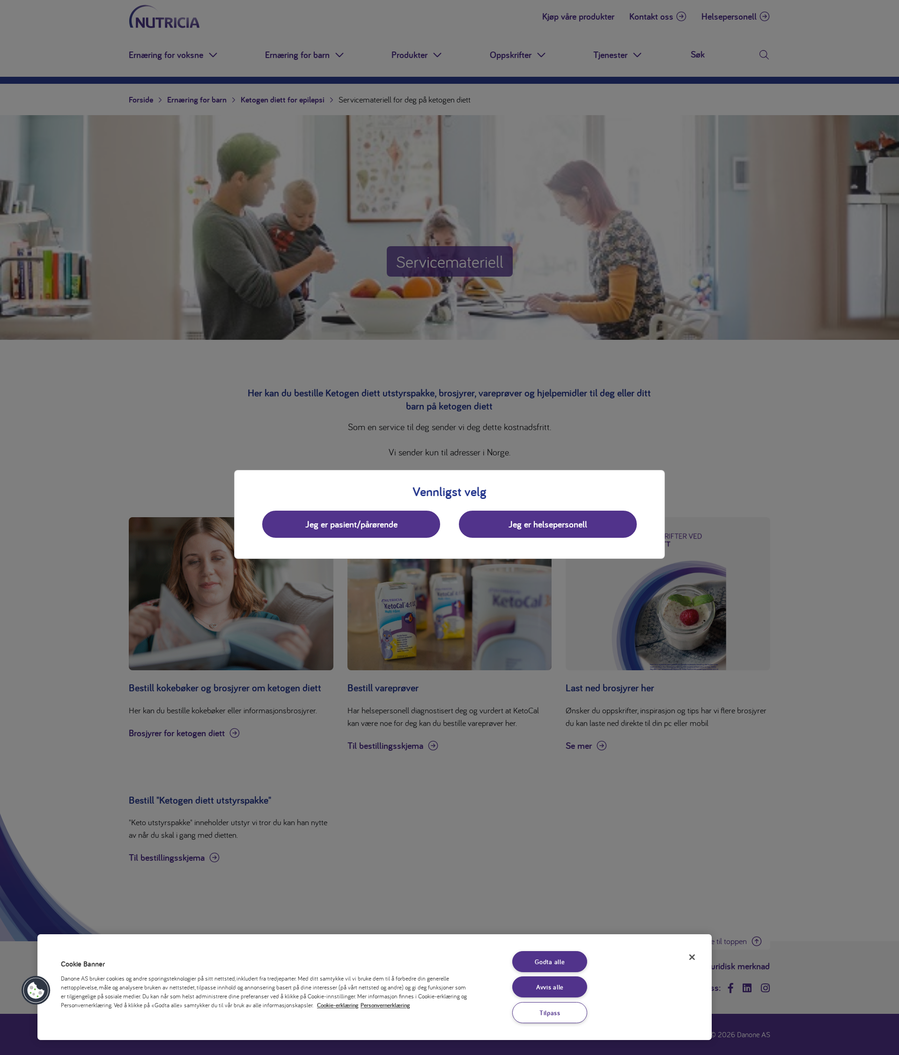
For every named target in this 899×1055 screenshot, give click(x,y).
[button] (36, 990)
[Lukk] (692, 957)
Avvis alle (550, 986)
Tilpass (549, 1012)
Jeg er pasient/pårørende (351, 524)
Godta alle (550, 961)
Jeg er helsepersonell (547, 524)
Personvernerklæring (385, 1005)
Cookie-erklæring (337, 1005)
